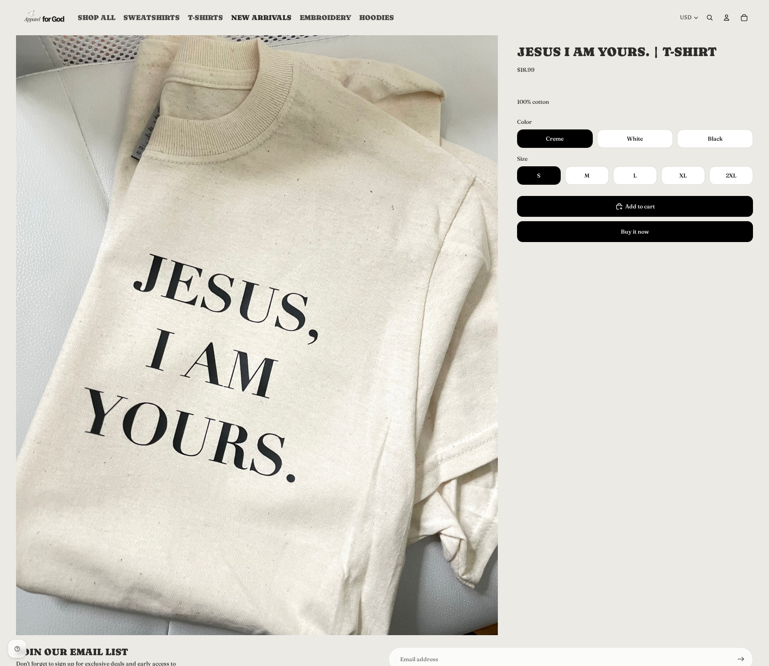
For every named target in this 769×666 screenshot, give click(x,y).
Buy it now (635, 231)
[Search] (710, 17)
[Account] (726, 17)
